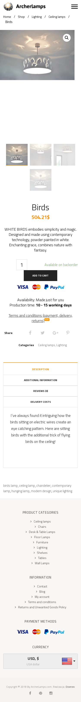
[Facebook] (30, 332)
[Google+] (55, 332)
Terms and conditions (42, 602)
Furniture (42, 542)
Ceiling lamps (57, 16)
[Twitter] (42, 332)
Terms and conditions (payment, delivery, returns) (41, 318)
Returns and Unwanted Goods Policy (42, 607)
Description (40, 369)
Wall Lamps (42, 563)
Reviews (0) (40, 391)
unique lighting (62, 490)
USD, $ (33, 658)
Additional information (40, 380)
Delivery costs (40, 402)
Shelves (42, 552)
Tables (42, 558)
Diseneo (70, 687)
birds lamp (10, 485)
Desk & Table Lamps (42, 531)
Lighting (37, 16)
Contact (42, 586)
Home (7, 16)
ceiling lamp (27, 485)
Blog (42, 591)
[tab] (40, 368)
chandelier (43, 485)
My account (42, 596)
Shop (21, 16)
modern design (41, 490)
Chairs (42, 526)
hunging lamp (20, 490)
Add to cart (40, 275)
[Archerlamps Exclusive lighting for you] (37, 6)
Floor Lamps (42, 537)
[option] (37, 55)
